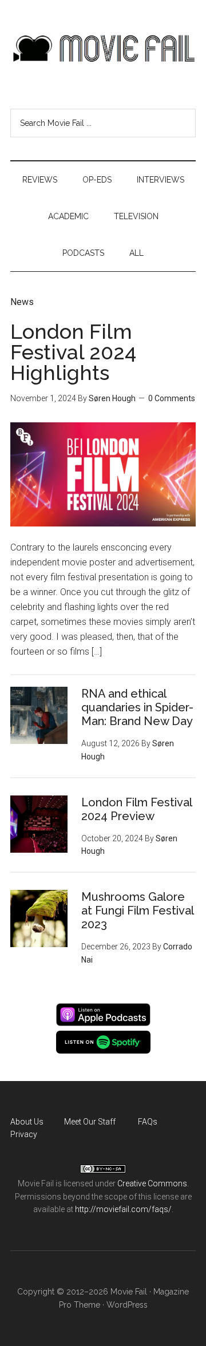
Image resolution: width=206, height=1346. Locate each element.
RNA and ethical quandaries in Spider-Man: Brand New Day (137, 707)
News (22, 301)
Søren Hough (112, 398)
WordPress (127, 1304)
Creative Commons (152, 1183)
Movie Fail (103, 48)
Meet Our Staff (90, 1121)
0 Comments (171, 398)
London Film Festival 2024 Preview (136, 809)
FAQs (147, 1121)
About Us (26, 1121)
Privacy (23, 1134)
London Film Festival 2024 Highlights (73, 352)
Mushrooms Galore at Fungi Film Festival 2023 (137, 910)
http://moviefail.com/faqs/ (123, 1209)
